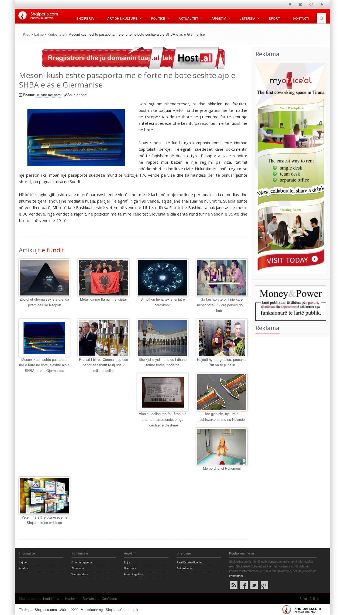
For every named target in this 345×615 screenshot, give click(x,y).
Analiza (23, 568)
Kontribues (51, 598)
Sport (274, 18)
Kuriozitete (56, 34)
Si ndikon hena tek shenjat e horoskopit (162, 302)
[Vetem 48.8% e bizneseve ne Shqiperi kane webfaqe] (44, 496)
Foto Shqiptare (133, 574)
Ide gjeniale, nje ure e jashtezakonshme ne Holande (222, 416)
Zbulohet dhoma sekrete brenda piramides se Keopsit (44, 302)
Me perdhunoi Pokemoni (222, 468)
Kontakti (301, 18)
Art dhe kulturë (122, 18)
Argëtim (219, 18)
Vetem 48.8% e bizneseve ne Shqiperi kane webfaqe (44, 520)
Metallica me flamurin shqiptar (103, 299)
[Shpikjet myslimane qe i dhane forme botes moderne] (162, 338)
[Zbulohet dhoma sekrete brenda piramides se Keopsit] (44, 278)
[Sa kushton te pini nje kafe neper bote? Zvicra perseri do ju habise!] (221, 278)
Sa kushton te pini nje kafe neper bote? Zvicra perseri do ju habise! (221, 305)
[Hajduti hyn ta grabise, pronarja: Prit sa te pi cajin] (221, 338)
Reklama (89, 598)
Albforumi (77, 568)
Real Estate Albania (189, 562)
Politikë (158, 18)
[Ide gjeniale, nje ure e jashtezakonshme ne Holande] (221, 392)
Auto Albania (184, 568)
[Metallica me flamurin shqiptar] (103, 278)
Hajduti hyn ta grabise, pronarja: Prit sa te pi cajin (222, 362)
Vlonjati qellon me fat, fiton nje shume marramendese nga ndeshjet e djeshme (162, 419)
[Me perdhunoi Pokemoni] (221, 447)
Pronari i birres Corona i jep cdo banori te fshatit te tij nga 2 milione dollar (103, 365)
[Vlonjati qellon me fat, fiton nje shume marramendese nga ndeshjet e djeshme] (162, 392)
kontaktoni (236, 575)
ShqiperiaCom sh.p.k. (122, 609)
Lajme (39, 34)
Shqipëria (85, 18)
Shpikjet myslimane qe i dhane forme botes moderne (163, 362)
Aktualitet (188, 18)
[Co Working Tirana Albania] (288, 167)
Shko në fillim (309, 598)
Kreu (26, 34)
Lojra (127, 562)
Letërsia (247, 18)
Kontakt (70, 598)
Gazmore (130, 568)
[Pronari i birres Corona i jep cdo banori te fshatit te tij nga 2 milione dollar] (103, 338)
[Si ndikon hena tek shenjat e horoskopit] (162, 278)
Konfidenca (110, 598)
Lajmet (23, 562)
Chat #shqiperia (81, 562)
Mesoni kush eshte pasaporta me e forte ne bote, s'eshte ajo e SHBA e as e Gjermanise (44, 365)
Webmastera (79, 574)
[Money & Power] (288, 302)
